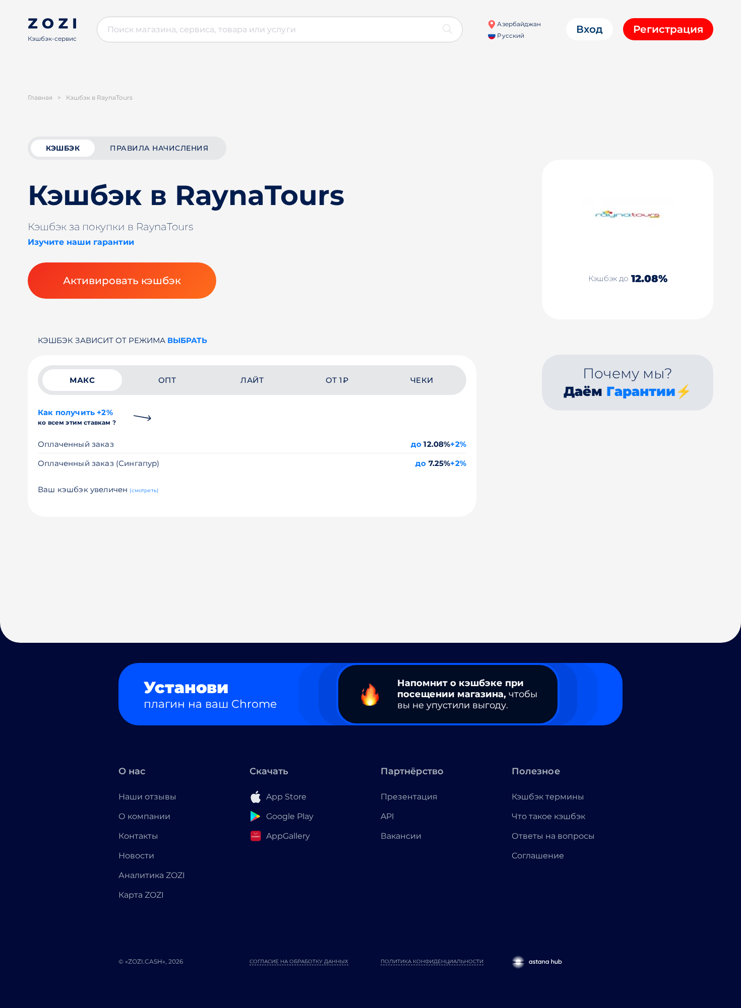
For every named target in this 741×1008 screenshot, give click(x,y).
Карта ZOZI (141, 895)
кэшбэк (63, 148)
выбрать (187, 340)
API (387, 816)
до (416, 444)
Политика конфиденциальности (432, 961)
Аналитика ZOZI (151, 875)
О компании (144, 816)
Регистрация (668, 29)
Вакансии (401, 836)
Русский (510, 35)
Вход (589, 29)
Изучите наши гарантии (81, 242)
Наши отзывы (147, 796)
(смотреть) (144, 490)
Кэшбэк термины (548, 796)
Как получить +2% (77, 417)
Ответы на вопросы (553, 836)
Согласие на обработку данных (299, 961)
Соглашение (538, 855)
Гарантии (640, 391)
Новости (136, 855)
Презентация (409, 796)
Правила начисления (159, 148)
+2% (458, 444)
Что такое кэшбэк (548, 816)
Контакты (138, 836)
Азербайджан (518, 24)
